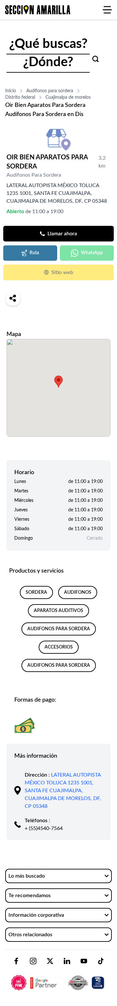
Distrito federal (20, 97)
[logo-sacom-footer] (58, 977)
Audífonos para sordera (49, 91)
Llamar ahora (62, 233)
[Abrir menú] (107, 9)
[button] (58, 381)
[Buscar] (95, 59)
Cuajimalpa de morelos (68, 97)
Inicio (10, 91)
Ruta (34, 253)
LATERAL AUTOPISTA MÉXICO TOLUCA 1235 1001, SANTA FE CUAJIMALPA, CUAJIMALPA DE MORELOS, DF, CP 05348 (63, 790)
